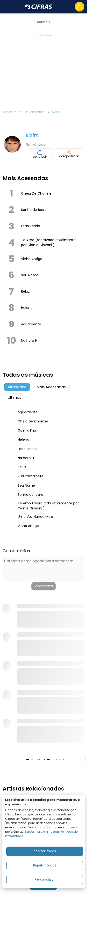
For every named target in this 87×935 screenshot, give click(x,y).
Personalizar (45, 879)
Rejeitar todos (44, 865)
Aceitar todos (44, 851)
